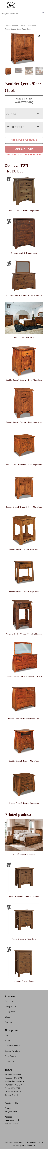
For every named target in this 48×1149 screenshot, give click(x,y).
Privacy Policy (31, 1142)
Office (7, 1017)
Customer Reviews (12, 1045)
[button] (39, 36)
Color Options (11, 1056)
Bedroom (14, 25)
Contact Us (9, 1061)
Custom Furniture (12, 1051)
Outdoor (8, 1022)
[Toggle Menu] (40, 5)
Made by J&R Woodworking (24, 100)
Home (7, 25)
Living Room (10, 1011)
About (7, 1040)
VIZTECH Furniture (28, 1146)
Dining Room (10, 1006)
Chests (22, 25)
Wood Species (15, 127)
